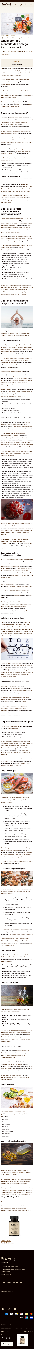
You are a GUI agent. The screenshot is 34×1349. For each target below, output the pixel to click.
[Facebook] (3, 1309)
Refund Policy (29, 1328)
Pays (2, 1334)
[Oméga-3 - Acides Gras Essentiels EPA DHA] (17, 1226)
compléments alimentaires (18, 1172)
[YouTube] (15, 1309)
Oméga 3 (12, 1190)
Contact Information (6, 1328)
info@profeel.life (6, 1275)
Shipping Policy (5, 1331)
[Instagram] (9, 1309)
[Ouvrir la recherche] (16, 4)
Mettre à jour (7, 1344)
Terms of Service (28, 1331)
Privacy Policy (18, 1328)
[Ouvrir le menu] (31, 4)
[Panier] (26, 4)
